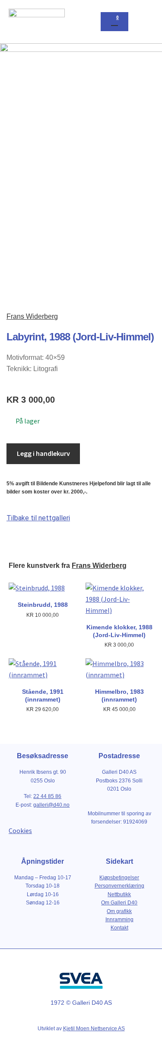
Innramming (119, 920)
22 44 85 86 (47, 796)
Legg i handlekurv (43, 453)
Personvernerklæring (119, 886)
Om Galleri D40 (119, 903)
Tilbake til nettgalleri (38, 518)
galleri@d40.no (51, 805)
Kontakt (119, 928)
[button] (145, 22)
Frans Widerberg (32, 316)
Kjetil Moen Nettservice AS (94, 1029)
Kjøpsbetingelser (119, 878)
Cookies (20, 830)
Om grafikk (119, 911)
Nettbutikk (119, 894)
